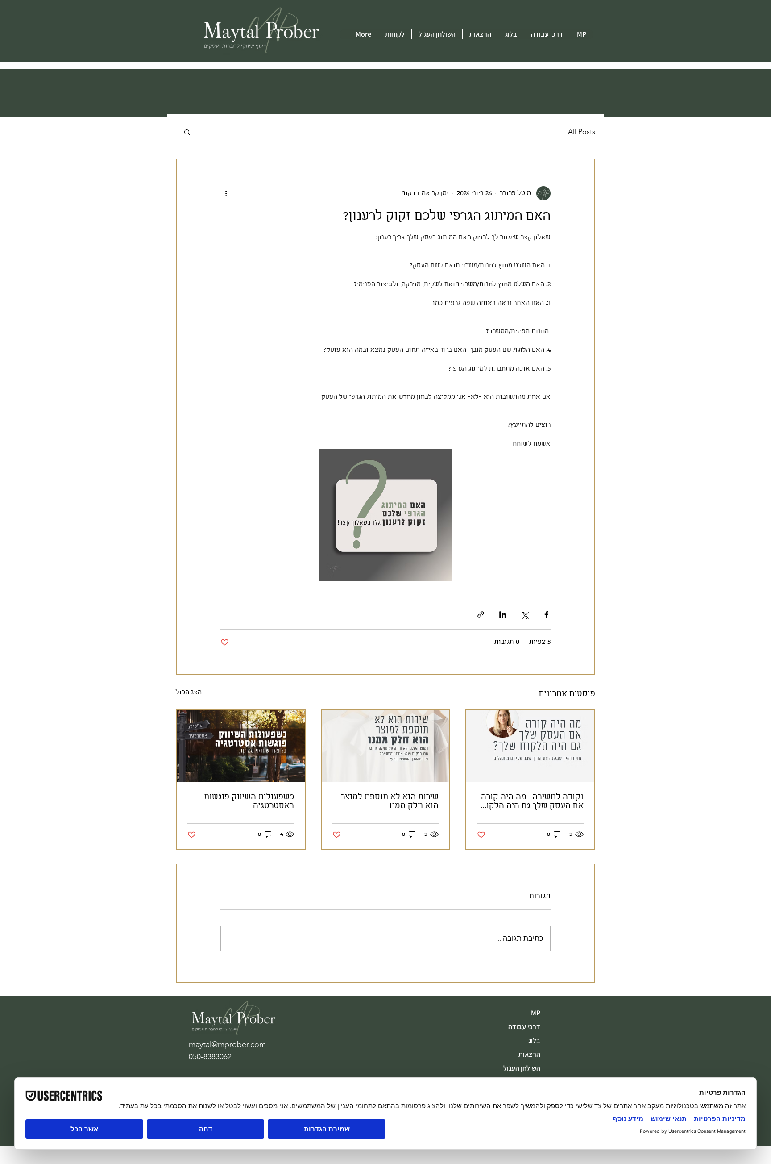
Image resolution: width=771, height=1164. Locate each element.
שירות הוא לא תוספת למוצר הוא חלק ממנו (390, 801)
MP (535, 1013)
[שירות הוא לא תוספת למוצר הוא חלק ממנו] (386, 746)
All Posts (581, 131)
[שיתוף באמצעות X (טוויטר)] (524, 614)
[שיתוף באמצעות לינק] (481, 614)
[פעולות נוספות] (225, 193)
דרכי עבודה (524, 1026)
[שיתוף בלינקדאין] (502, 614)
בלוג (534, 1040)
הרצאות (529, 1054)
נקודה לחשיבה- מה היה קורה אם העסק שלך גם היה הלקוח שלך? (532, 801)
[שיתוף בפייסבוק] (546, 614)
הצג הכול (189, 692)
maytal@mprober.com (227, 1044)
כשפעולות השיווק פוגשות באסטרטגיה (249, 801)
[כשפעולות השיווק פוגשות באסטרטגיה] (241, 746)
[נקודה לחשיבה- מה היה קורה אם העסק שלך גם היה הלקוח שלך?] (530, 746)
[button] (187, 131)
